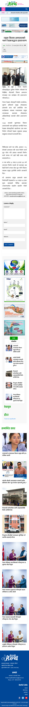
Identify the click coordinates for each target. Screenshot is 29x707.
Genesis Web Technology (22, 705)
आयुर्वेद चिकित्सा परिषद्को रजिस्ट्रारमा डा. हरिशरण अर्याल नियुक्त (14, 645)
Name (6, 222)
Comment (7, 207)
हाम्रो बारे (26, 692)
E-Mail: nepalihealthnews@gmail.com (14, 678)
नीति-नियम (25, 690)
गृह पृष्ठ (26, 688)
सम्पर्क (26, 695)
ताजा (13, 338)
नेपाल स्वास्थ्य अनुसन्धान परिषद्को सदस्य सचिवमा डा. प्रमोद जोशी (13, 591)
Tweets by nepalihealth (10, 419)
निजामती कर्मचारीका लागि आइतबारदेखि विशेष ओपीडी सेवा (18, 374)
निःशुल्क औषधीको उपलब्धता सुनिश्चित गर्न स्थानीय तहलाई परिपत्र (18, 386)
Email (5, 230)
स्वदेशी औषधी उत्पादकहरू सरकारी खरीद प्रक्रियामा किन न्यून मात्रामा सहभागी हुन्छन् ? (18, 361)
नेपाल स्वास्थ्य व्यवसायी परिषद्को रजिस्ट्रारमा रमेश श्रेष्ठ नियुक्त (11, 618)
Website (6, 237)
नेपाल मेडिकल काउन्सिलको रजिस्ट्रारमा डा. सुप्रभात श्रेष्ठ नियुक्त (17, 398)
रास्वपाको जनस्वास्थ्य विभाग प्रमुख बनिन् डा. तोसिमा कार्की (17, 349)
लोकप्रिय (13, 341)
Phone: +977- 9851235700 (14, 680)
